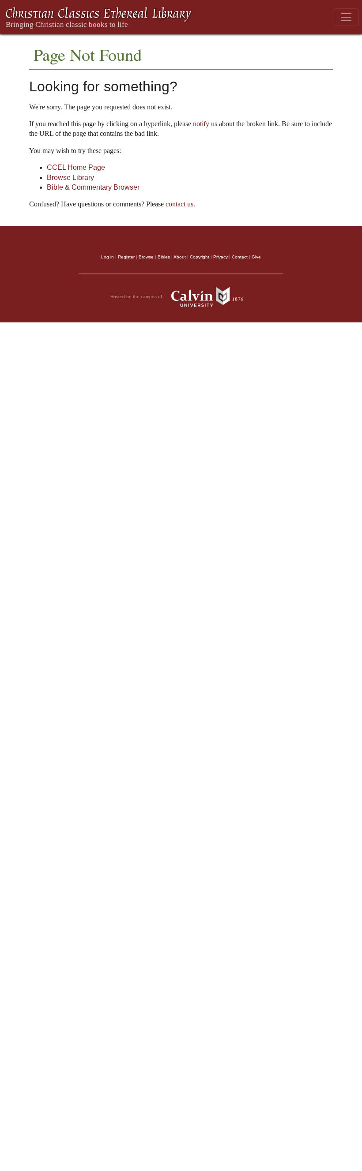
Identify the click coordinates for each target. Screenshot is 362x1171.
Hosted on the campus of (136, 296)
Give (256, 256)
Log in (107, 256)
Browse (146, 256)
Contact (240, 256)
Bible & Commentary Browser (93, 187)
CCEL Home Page (76, 167)
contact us (179, 204)
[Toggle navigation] (346, 17)
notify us (205, 123)
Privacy (220, 256)
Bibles (164, 256)
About (179, 256)
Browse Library (70, 177)
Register (126, 256)
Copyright (199, 256)
